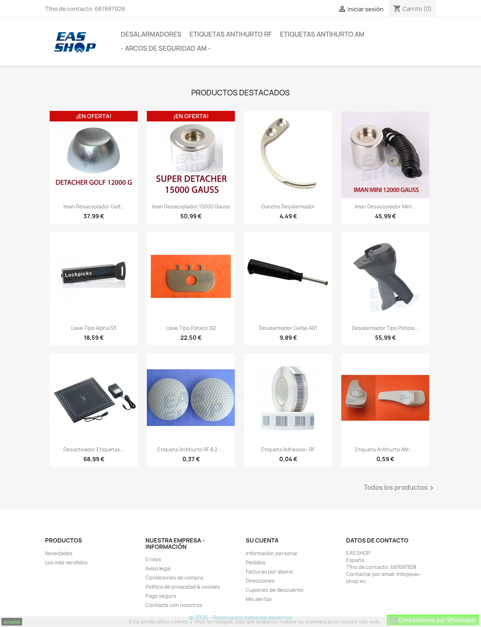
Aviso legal (157, 568)
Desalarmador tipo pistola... (385, 328)
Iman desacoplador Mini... (385, 206)
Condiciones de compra (174, 577)
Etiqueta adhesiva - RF (288, 449)
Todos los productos (400, 488)
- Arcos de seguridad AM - (166, 48)
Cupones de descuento (275, 590)
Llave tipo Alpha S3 (93, 328)
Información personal (271, 553)
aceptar (12, 622)
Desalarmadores (151, 34)
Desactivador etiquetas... (93, 449)
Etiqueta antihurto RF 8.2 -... (191, 449)
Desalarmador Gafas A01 (288, 328)
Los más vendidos (66, 562)
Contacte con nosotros (173, 605)
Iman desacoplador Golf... (93, 206)
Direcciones (260, 580)
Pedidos (256, 562)
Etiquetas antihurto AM (322, 34)
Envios (153, 559)
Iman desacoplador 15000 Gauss (191, 206)
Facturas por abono (269, 571)
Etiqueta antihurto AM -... (385, 449)
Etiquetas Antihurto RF (230, 34)
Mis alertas (259, 599)
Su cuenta (262, 540)
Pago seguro (160, 595)
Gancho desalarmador (288, 206)
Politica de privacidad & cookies (182, 586)
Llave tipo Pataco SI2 (191, 328)
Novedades (59, 553)
